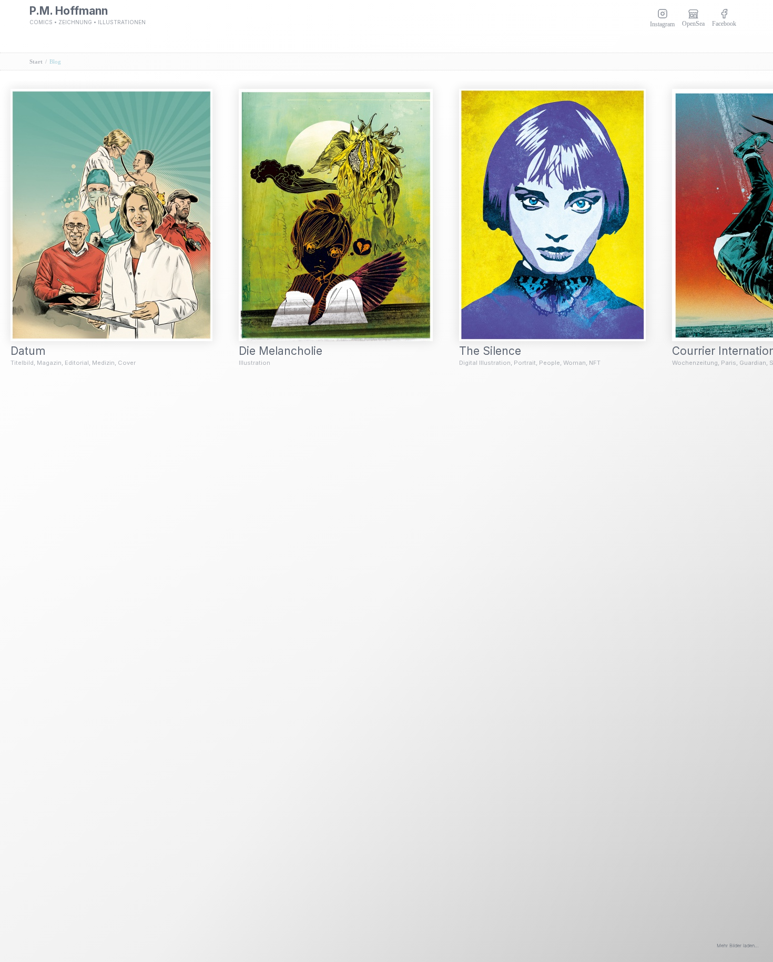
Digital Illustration (485, 362)
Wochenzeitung (695, 362)
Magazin (49, 362)
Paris (728, 362)
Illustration (254, 362)
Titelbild (22, 362)
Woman (574, 362)
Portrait (525, 362)
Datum (35, 350)
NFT (595, 362)
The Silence (497, 350)
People (549, 362)
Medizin (103, 362)
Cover (127, 362)
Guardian (752, 362)
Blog (55, 61)
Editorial (77, 362)
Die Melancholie (287, 350)
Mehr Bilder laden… (738, 945)
